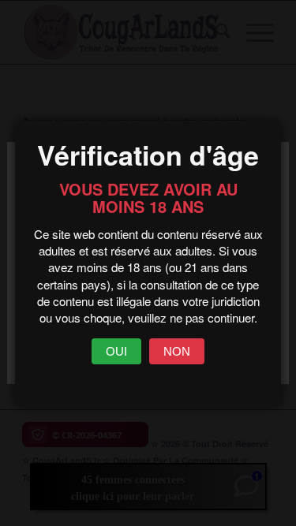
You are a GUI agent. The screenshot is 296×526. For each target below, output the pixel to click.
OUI (116, 351)
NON (176, 351)
